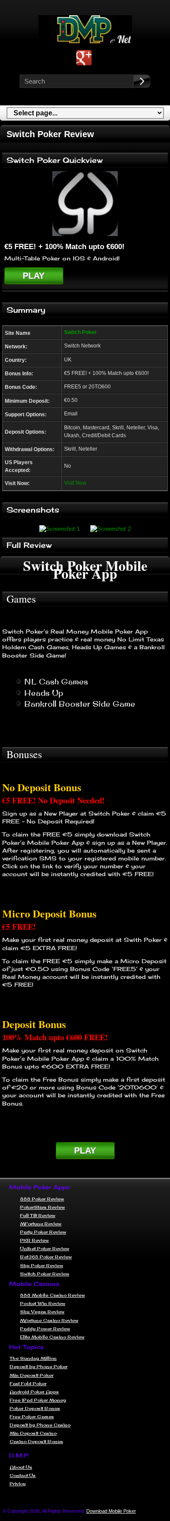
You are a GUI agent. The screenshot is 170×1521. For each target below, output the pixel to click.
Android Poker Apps (34, 1392)
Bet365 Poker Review (46, 1257)
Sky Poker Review (41, 1265)
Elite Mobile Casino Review (52, 1337)
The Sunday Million (33, 1358)
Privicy (18, 1484)
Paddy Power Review (45, 1328)
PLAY (33, 275)
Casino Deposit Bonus (36, 1441)
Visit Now (75, 483)
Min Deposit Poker (32, 1375)
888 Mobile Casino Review (52, 1295)
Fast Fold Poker (28, 1383)
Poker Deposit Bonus (35, 1408)
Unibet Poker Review (44, 1248)
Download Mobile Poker (111, 1511)
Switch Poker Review (44, 1274)
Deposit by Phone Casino (40, 1425)
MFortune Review (40, 1224)
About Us (21, 1467)
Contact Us (23, 1475)
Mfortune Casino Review (49, 1320)
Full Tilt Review (37, 1215)
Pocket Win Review (42, 1303)
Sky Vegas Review (42, 1312)
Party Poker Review (43, 1232)
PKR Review (34, 1240)
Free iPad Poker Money (38, 1400)
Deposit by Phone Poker (39, 1366)
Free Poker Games (32, 1416)
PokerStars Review (42, 1207)
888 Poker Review (42, 1199)
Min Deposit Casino (33, 1433)
